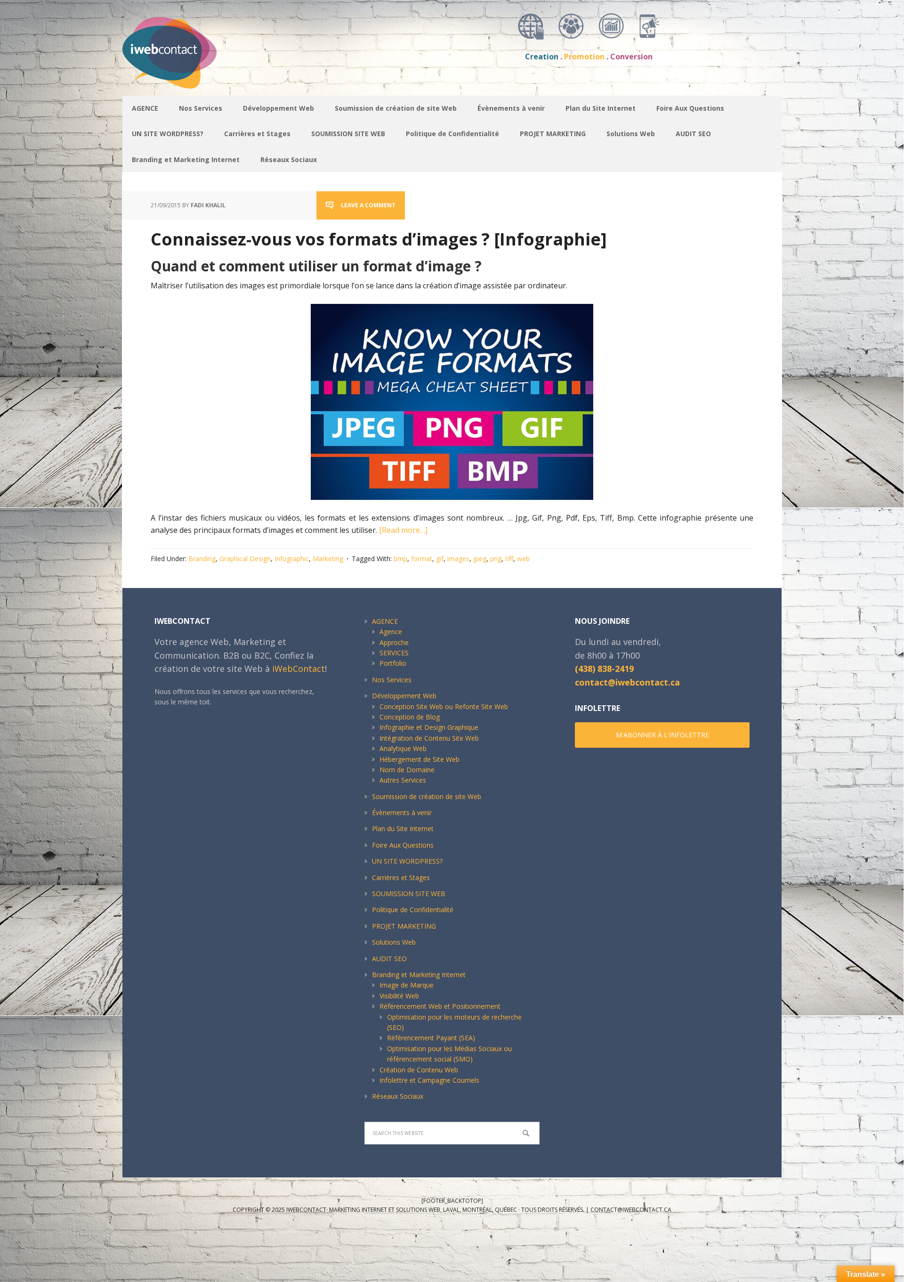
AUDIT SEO (389, 958)
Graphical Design (245, 558)
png (495, 558)
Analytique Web (403, 748)
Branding (202, 558)
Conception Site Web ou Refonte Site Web (443, 706)
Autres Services (402, 780)
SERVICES (394, 652)
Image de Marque (406, 984)
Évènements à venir (402, 812)
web (523, 558)
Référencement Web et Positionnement (439, 1006)
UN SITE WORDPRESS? (407, 861)
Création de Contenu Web (418, 1069)
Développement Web (404, 695)
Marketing (328, 558)
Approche (394, 642)
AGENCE (385, 621)
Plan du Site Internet (403, 828)
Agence (390, 631)
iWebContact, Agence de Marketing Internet (193, 53)
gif (440, 558)
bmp (400, 558)
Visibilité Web (399, 995)
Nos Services (392, 679)
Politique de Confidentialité (412, 909)
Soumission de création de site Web (426, 796)
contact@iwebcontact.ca (627, 682)
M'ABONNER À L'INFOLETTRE (662, 734)
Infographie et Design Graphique (428, 727)
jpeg (479, 558)
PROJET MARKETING (404, 926)
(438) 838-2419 (604, 668)
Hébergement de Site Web (419, 759)
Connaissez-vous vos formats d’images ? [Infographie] (379, 239)
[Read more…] (403, 530)
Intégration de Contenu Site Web (429, 738)
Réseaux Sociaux (397, 1096)
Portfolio (392, 663)
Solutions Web (394, 942)
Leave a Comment (368, 205)
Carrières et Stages (401, 877)
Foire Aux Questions (403, 845)
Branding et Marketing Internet (419, 974)
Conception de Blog (409, 716)
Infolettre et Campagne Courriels (429, 1080)
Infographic (291, 558)
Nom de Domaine (407, 769)
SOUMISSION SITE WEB (408, 893)
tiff (509, 558)
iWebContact (298, 668)
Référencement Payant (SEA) (431, 1037)
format (421, 558)
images (458, 558)
